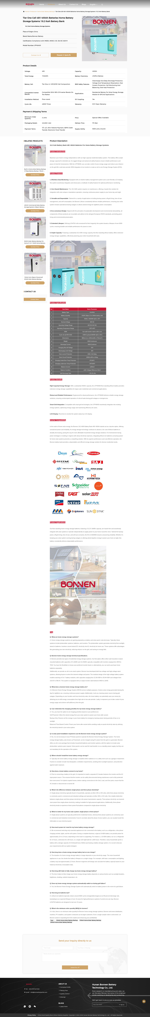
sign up (122, 1004)
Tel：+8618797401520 (32, 989)
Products (51, 4)
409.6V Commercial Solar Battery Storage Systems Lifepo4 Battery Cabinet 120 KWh (34, 207)
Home (41, 4)
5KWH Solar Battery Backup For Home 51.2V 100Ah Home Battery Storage (34, 243)
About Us (62, 4)
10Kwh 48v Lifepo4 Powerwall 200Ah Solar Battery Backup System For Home (33, 279)
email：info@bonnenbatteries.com (36, 992)
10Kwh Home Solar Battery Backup (67, 920)
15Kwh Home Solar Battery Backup (90, 920)
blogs (84, 4)
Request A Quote (63, 55)
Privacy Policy (32, 1015)
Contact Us (73, 4)
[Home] (30, 4)
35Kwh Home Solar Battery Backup (61, 922)
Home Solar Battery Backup (45, 11)
